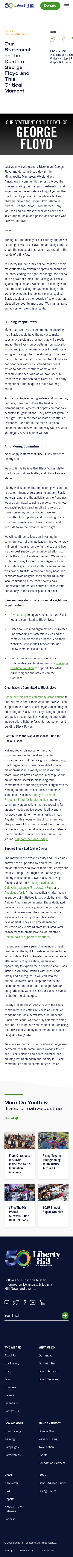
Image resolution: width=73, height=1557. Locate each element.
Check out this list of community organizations (34, 697)
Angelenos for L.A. (16, 892)
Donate (50, 5)
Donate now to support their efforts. (27, 937)
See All (9, 1118)
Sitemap (8, 1551)
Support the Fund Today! (31, 839)
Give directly (18, 615)
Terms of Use (47, 1551)
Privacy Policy (26, 1551)
